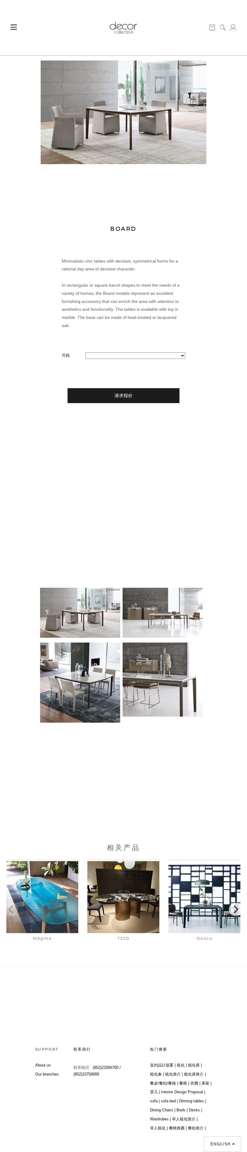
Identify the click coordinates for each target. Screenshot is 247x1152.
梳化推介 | (174, 1074)
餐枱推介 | (197, 1128)
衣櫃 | (195, 1083)
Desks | (195, 1110)
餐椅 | (184, 1083)
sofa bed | (169, 1101)
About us (43, 1065)
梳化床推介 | (195, 1074)
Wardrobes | (160, 1119)
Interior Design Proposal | (183, 1092)
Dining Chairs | (162, 1110)
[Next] (235, 909)
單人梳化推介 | (185, 1119)
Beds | (182, 1110)
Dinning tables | (192, 1101)
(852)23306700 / (107, 1067)
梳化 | (182, 1065)
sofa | (155, 1101)
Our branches (47, 1074)
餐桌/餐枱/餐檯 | (164, 1083)
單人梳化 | (159, 1128)
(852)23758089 (86, 1074)
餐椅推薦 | (178, 1128)
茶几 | (155, 1092)
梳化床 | (195, 1065)
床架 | (206, 1083)
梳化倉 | (157, 1074)
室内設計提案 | (163, 1065)
